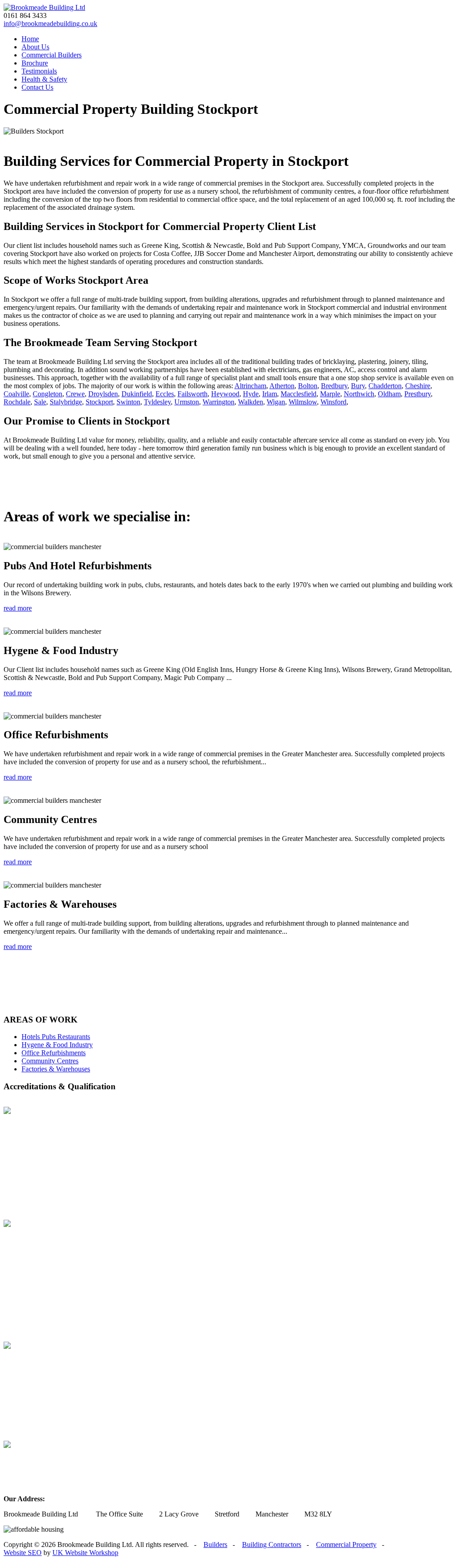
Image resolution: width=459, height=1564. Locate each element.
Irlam (269, 394)
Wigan (276, 402)
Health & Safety (44, 79)
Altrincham (250, 386)
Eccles (165, 394)
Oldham (389, 394)
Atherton (281, 386)
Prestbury (417, 394)
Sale (40, 402)
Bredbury (334, 386)
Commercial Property (346, 1544)
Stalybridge (66, 402)
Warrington (218, 402)
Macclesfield (298, 394)
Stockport (99, 402)
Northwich (359, 394)
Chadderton (385, 386)
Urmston (186, 402)
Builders (215, 1544)
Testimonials (39, 71)
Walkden (250, 402)
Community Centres (50, 1061)
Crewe (75, 394)
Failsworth (193, 394)
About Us (35, 47)
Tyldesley (157, 402)
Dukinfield (136, 394)
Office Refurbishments (54, 1053)
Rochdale (17, 402)
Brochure (35, 63)
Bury (358, 386)
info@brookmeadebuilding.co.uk (50, 23)
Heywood (225, 394)
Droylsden (103, 394)
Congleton (47, 394)
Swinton (128, 402)
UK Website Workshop (85, 1552)
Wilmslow (303, 402)
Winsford (333, 402)
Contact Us (37, 87)
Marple (330, 394)
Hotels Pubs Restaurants (56, 1036)
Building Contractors (271, 1544)
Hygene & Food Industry (57, 1044)
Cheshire (417, 386)
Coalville (16, 394)
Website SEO (23, 1552)
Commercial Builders (52, 55)
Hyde (251, 394)
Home (30, 39)
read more (18, 608)
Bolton (307, 386)
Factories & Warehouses (56, 1069)
